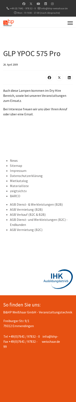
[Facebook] (23, 4)
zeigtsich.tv (18, 191)
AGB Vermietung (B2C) (26, 230)
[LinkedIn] (69, 77)
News (14, 160)
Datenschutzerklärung (26, 176)
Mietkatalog (19, 181)
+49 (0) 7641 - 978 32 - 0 (23, 8)
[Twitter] (31, 4)
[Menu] (70, 23)
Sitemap (16, 165)
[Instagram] (52, 4)
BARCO (15, 196)
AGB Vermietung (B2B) (26, 209)
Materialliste (19, 186)
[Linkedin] (45, 4)
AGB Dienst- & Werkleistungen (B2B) (36, 204)
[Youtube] (38, 4)
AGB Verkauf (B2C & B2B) (28, 214)
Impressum (18, 171)
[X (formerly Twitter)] (59, 77)
